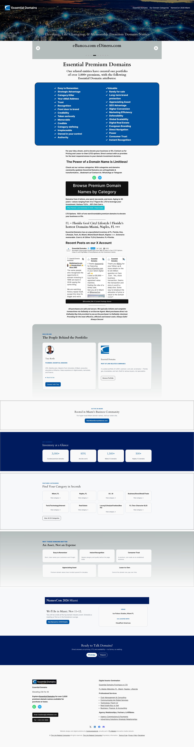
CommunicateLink (92, 731)
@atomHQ (99, 264)
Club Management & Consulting (113, 698)
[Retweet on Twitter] (68, 258)
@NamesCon (95, 292)
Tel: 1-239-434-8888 (41, 720)
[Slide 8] (105, 55)
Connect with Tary (53, 384)
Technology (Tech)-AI (109, 703)
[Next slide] (156, 48)
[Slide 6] (99, 55)
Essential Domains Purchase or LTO (113, 685)
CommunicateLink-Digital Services (114, 700)
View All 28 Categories (51, 518)
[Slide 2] (88, 55)
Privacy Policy (133, 735)
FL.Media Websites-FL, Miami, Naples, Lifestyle (118, 689)
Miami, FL (55, 494)
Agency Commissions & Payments (114, 717)
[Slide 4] (93, 55)
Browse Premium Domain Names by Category (97, 188)
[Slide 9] (108, 55)
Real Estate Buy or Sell (110, 706)
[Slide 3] (91, 55)
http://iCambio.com (95, 268)
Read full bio (50, 377)
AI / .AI (111, 494)
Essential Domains (94, 260)
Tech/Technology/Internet (55, 506)
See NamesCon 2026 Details (58, 622)
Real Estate (83, 506)
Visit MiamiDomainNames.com (97, 420)
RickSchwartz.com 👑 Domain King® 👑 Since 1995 (76, 265)
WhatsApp (91, 655)
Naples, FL (83, 494)
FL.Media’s (112, 731)
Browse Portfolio (108, 378)
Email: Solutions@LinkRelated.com (45, 714)
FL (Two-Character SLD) (138, 506)
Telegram (103, 655)
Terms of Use (123, 735)
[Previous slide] (38, 48)
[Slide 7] (103, 55)
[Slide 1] (86, 55)
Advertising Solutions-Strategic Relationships (119, 719)
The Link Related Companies (60, 735)
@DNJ (119, 264)
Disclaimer (141, 735)
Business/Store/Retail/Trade (138, 494)
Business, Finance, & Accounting (114, 708)
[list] (97, 48)
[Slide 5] (96, 55)
